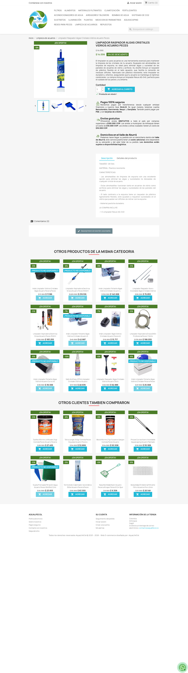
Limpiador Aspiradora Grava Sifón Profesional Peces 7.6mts (143, 335)
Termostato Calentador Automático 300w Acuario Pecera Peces (78, 486)
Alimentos (69, 10)
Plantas (88, 20)
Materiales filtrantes (90, 10)
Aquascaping (131, 20)
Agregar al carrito (119, 89)
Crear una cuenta (102, 525)
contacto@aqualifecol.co (149, 528)
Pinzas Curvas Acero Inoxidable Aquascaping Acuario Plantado (143, 441)
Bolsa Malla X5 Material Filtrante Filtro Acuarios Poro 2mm (143, 486)
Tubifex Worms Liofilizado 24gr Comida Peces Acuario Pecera (45, 441)
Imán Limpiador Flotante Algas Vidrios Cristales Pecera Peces (143, 380)
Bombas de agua (120, 15)
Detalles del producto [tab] (127, 158)
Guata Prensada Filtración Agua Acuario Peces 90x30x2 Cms (45, 486)
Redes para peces (63, 24)
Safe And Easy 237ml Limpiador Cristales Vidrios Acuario (78, 380)
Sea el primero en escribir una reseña (95, 231)
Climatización (112, 10)
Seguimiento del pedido (105, 519)
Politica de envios (35, 519)
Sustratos (60, 20)
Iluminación (74, 20)
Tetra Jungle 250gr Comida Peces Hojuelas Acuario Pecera (78, 441)
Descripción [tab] (107, 158)
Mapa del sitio (34, 531)
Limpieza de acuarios (86, 24)
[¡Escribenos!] (182, 667)
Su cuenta (101, 514)
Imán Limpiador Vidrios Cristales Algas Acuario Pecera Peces (45, 289)
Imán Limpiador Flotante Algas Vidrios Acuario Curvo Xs (45, 380)
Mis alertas (100, 528)
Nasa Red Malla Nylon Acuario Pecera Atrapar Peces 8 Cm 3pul (110, 486)
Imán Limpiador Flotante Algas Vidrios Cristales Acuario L (110, 289)
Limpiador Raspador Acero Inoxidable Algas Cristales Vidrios (143, 289)
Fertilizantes (129, 10)
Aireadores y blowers (97, 15)
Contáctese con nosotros (40, 3)
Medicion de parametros (108, 20)
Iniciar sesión (101, 522)
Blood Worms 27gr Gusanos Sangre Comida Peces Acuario (110, 441)
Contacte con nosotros (38, 528)
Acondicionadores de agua (68, 15)
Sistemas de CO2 (140, 15)
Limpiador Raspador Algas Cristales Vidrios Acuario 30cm (110, 380)
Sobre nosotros (35, 522)
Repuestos (106, 24)
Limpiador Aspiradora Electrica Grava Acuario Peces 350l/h (45, 335)
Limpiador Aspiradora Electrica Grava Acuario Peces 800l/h (78, 289)
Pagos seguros (35, 525)
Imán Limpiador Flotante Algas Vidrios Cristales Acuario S (77, 335)
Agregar (45, 298)
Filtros (58, 10)
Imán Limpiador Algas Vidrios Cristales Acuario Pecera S (110, 335)
